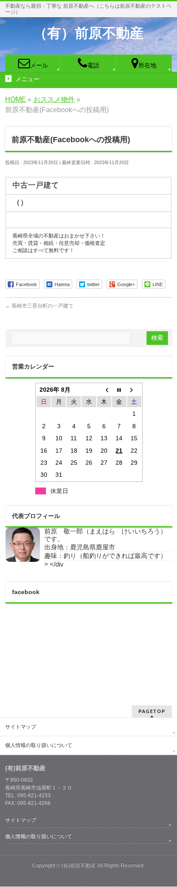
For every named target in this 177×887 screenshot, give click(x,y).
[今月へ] (119, 389)
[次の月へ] (134, 389)
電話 (93, 65)
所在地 (147, 65)
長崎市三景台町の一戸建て (39, 306)
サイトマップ (20, 727)
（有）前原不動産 (88, 33)
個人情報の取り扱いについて (38, 745)
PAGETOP (151, 711)
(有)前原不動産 (78, 866)
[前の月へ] (104, 389)
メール (39, 65)
